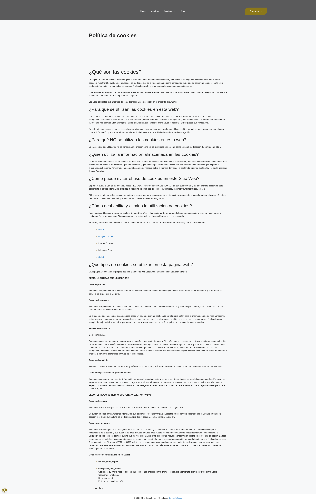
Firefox (101, 229)
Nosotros (154, 11)
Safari (101, 257)
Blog (183, 11)
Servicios (168, 11)
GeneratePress (175, 498)
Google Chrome (105, 236)
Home (143, 11)
